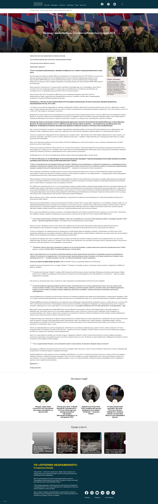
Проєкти (62, 5)
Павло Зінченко (113, 79)
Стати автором (109, 497)
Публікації (70, 5)
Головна (32, 10)
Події (76, 5)
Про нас (47, 5)
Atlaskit (5, 501)
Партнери (97, 497)
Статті (37, 10)
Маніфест (54, 5)
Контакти (83, 5)
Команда (87, 497)
